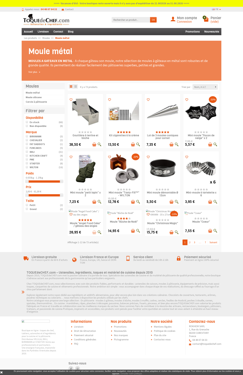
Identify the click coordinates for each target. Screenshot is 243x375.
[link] (70, 368)
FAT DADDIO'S (37, 144)
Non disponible (38, 126)
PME (32, 159)
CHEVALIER (36, 140)
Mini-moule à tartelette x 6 (201, 194)
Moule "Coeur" (201, 221)
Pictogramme (121, 339)
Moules (32, 86)
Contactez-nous (162, 339)
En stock (34, 122)
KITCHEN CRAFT (38, 155)
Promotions (192, 31)
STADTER (35, 163)
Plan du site (160, 335)
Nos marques (121, 335)
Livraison (43, 31)
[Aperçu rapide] (99, 144)
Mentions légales (163, 326)
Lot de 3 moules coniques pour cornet (162, 137)
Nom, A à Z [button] (200, 87)
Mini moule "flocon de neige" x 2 (201, 137)
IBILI (32, 151)
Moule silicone (34, 97)
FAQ (76, 343)
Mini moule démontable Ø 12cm (162, 194)
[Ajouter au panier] (94, 144)
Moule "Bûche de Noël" (124, 221)
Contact (69, 9)
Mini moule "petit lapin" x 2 (85, 194)
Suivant (213, 242)
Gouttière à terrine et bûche (85, 137)
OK (153, 19)
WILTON (34, 167)
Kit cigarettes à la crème (124, 135)
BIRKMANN (35, 136)
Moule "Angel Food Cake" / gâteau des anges (85, 225)
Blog (70, 31)
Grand (33, 209)
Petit (32, 205)
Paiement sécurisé (83, 335)
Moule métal (33, 92)
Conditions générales (85, 339)
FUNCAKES (35, 148)
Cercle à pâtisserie (36, 101)
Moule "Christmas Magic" (162, 223)
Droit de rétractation (85, 330)
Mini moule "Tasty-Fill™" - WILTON (124, 194)
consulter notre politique (131, 373)
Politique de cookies (164, 330)
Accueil (28, 31)
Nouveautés (211, 31)
